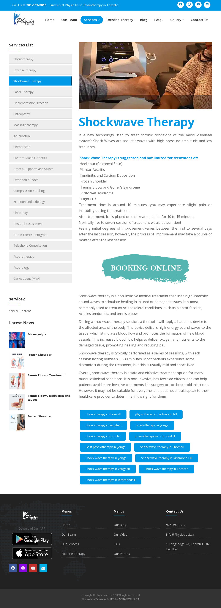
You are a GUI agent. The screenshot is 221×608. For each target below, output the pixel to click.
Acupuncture (22, 136)
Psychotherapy (23, 256)
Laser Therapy (23, 92)
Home (49, 19)
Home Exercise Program (30, 235)
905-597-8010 (176, 525)
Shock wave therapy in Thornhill (162, 447)
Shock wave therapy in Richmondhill (111, 480)
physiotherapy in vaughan (103, 425)
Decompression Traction (30, 103)
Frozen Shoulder (39, 355)
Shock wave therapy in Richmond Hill (166, 458)
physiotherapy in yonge (152, 425)
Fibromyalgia (36, 334)
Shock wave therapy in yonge (106, 458)
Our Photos (122, 554)
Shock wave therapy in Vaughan (108, 469)
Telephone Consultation (30, 245)
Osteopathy (21, 114)
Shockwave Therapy (27, 81)
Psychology (21, 267)
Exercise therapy (24, 70)
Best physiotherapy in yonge (105, 447)
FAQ (157, 19)
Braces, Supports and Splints (33, 169)
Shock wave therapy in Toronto (166, 469)
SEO (112, 599)
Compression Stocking (29, 191)
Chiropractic (21, 147)
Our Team (69, 19)
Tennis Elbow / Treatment (46, 375)
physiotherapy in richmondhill (155, 436)
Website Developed (96, 599)
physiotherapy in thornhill (103, 414)
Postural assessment (28, 224)
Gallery (175, 19)
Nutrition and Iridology (29, 202)
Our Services (70, 544)
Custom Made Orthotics (30, 158)
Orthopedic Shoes (25, 180)
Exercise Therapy (119, 19)
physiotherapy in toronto (103, 436)
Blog (143, 19)
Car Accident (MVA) (26, 278)
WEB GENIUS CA (129, 599)
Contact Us (199, 19)
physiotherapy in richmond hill (156, 414)
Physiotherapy (23, 59)
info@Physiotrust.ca (180, 534)
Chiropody (20, 213)
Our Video (121, 534)
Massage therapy (25, 125)
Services (90, 19)
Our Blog (120, 525)
